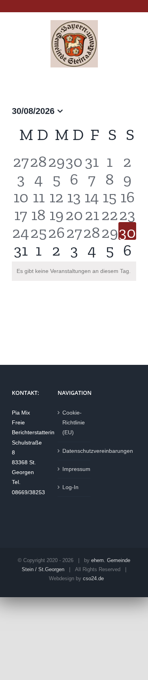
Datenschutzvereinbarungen (74, 451)
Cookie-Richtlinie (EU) (73, 422)
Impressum (74, 469)
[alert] (74, 271)
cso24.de (93, 578)
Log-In (70, 487)
